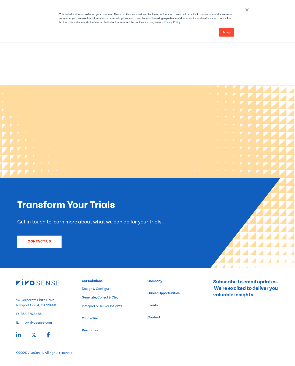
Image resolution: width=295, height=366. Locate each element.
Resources (90, 330)
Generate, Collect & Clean (101, 297)
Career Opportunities (164, 293)
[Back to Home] (49, 283)
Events (153, 305)
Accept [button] (227, 32)
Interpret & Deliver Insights (102, 306)
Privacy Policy (172, 22)
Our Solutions (92, 281)
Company (155, 281)
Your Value (90, 318)
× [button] (246, 8)
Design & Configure (96, 289)
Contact (154, 317)
